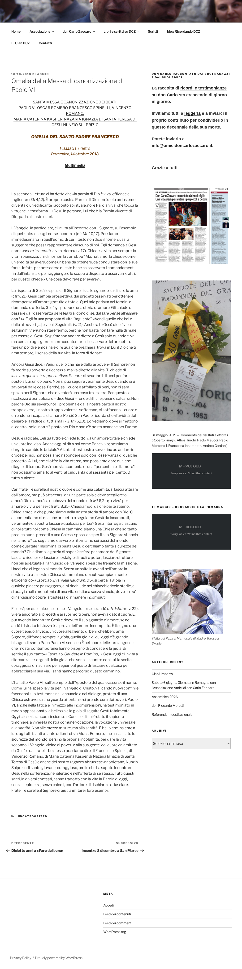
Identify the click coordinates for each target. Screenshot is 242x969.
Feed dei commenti (117, 923)
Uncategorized (33, 816)
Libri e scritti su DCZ (120, 31)
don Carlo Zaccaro (77, 31)
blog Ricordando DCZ (183, 31)
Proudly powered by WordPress (58, 958)
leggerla (192, 113)
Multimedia (75, 165)
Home (16, 31)
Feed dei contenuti (117, 914)
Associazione (40, 31)
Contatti (45, 43)
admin (43, 74)
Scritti (153, 31)
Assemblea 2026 (165, 697)
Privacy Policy (20, 958)
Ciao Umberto (162, 674)
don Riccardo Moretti (168, 705)
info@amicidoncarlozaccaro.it (182, 145)
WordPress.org (114, 932)
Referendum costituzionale (172, 714)
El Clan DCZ (20, 43)
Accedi (108, 905)
